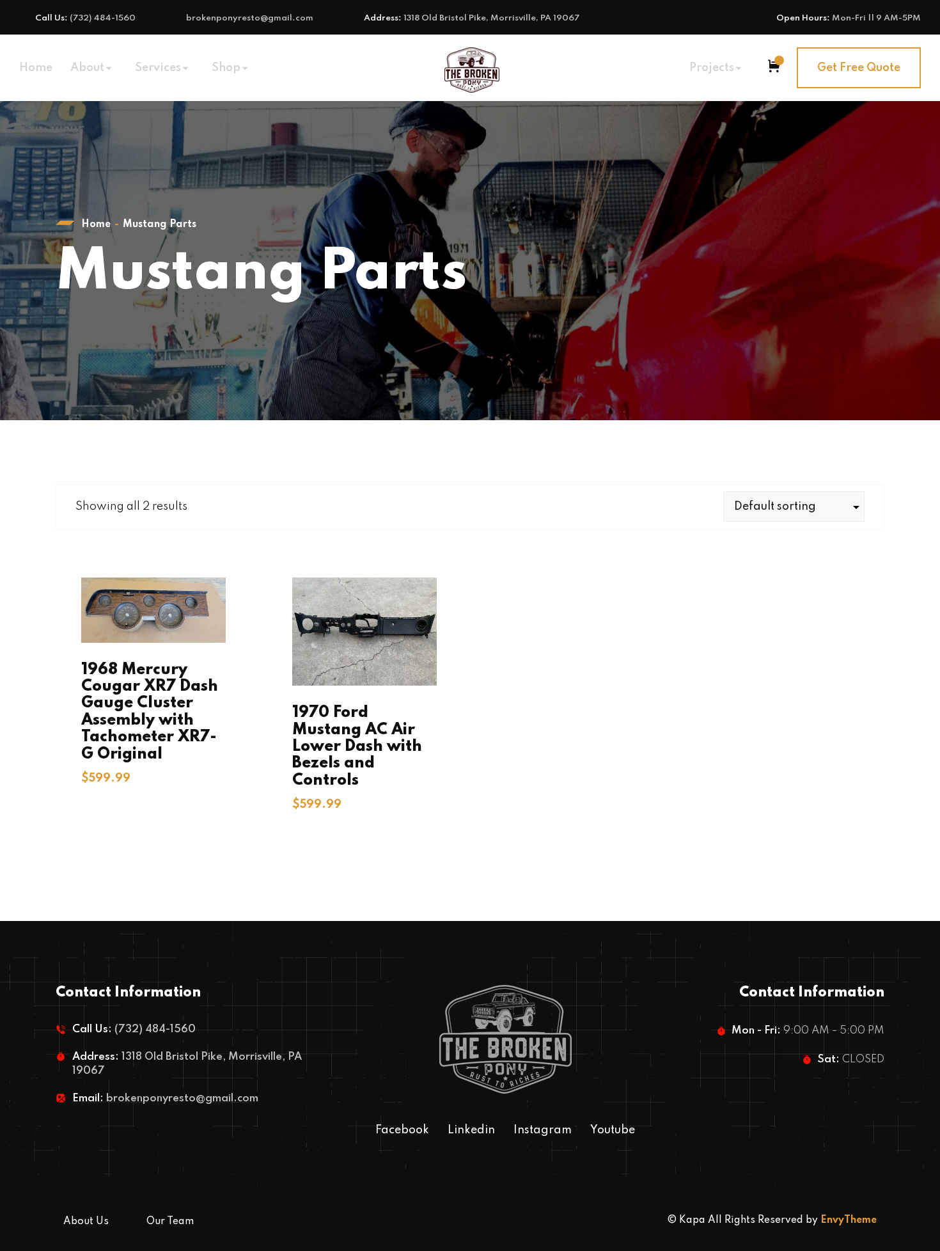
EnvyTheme (848, 1220)
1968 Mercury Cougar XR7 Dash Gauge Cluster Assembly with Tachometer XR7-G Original (149, 712)
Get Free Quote (858, 68)
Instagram (542, 1130)
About (87, 68)
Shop (226, 68)
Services (158, 68)
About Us (86, 1221)
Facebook (402, 1130)
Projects (711, 68)
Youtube (612, 1130)
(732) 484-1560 (103, 18)
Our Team (170, 1221)
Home (35, 68)
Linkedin (471, 1130)
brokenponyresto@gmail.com (249, 18)
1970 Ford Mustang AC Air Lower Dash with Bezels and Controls (357, 747)
